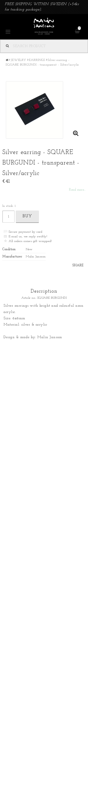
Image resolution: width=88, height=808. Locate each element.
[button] (76, 134)
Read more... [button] (77, 190)
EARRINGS (37, 60)
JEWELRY (18, 60)
